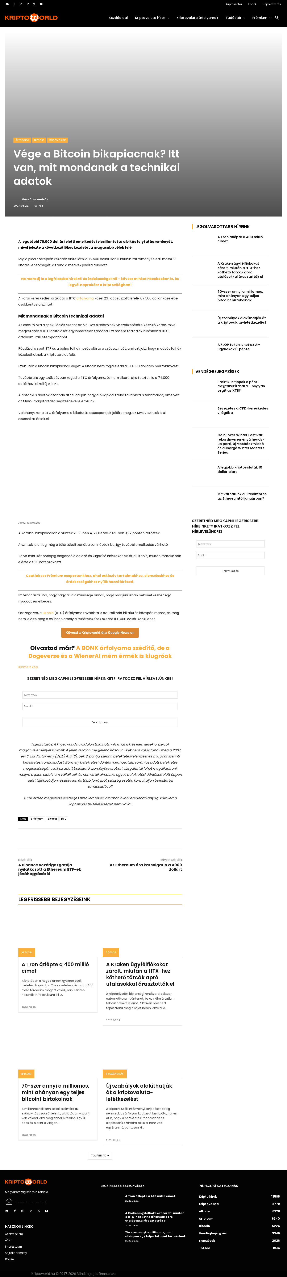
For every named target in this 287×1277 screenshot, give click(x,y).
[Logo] (48, 17)
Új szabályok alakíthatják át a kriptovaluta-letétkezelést (139, 1092)
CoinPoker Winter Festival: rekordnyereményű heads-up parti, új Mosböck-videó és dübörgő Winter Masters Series (240, 444)
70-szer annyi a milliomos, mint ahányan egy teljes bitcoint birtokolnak (55, 1092)
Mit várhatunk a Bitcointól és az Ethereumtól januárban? (242, 496)
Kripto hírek (57, 140)
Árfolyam (22, 140)
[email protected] (32, 1202)
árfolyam (37, 818)
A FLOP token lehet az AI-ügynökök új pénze (238, 347)
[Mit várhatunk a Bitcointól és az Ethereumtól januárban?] (203, 500)
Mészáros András (35, 199)
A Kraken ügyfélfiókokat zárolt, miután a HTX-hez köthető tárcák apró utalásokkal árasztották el (140, 974)
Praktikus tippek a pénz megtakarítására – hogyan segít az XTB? (241, 386)
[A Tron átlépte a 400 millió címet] (57, 933)
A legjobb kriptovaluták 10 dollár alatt (239, 469)
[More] (66, 228)
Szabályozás (115, 1074)
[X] (34, 4)
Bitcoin (39, 140)
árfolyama (85, 298)
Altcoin (26, 952)
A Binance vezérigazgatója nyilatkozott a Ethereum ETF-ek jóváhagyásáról (49, 869)
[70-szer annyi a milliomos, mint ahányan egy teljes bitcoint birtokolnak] (57, 1054)
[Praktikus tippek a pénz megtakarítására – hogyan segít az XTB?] (203, 388)
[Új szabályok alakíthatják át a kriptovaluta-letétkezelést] (142, 1054)
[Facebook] (14, 4)
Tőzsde (111, 952)
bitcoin (52, 818)
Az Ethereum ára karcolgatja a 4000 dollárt (146, 867)
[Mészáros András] (17, 199)
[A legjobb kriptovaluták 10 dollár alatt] (203, 473)
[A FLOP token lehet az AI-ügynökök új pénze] (203, 351)
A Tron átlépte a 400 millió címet (55, 967)
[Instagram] (20, 4)
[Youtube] (41, 4)
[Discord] (7, 4)
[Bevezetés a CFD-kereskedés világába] (203, 414)
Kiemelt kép (28, 667)
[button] (277, 18)
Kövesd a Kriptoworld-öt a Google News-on (100, 632)
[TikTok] (27, 4)
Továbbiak (98, 1155)
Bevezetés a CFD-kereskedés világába (242, 410)
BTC (64, 818)
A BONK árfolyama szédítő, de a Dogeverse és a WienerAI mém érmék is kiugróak (100, 652)
